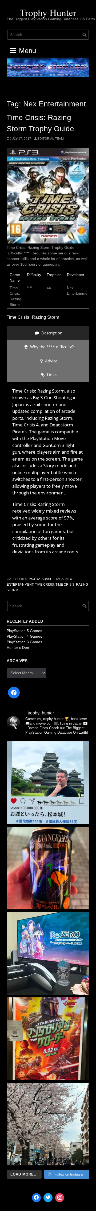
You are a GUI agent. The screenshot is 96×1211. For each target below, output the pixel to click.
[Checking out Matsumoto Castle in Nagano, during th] (48, 782)
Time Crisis (44, 584)
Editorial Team (50, 139)
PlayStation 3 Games (24, 642)
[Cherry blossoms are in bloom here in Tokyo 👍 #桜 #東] (48, 1124)
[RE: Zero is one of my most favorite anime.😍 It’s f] (48, 953)
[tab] (48, 333)
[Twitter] (48, 1198)
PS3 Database (40, 579)
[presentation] (48, 333)
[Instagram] (60, 1198)
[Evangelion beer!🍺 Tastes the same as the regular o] (48, 868)
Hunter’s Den (18, 647)
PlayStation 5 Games (24, 631)
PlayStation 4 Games (24, 636)
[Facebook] (14, 692)
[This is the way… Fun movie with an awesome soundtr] (48, 1038)
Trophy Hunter (48, 12)
